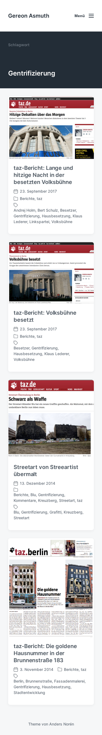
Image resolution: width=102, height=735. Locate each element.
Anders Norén (61, 724)
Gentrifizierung (27, 216)
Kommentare (25, 500)
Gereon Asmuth (28, 15)
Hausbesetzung (56, 216)
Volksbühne (61, 221)
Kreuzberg (47, 500)
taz (39, 198)
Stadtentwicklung (29, 692)
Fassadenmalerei (69, 681)
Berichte (27, 198)
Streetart (67, 500)
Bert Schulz (48, 210)
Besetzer (68, 210)
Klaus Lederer (56, 353)
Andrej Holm (24, 210)
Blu (33, 494)
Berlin (18, 681)
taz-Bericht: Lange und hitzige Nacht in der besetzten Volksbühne (43, 175)
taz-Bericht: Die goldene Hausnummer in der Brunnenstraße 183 (45, 653)
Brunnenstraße (39, 681)
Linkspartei (39, 221)
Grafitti (55, 512)
